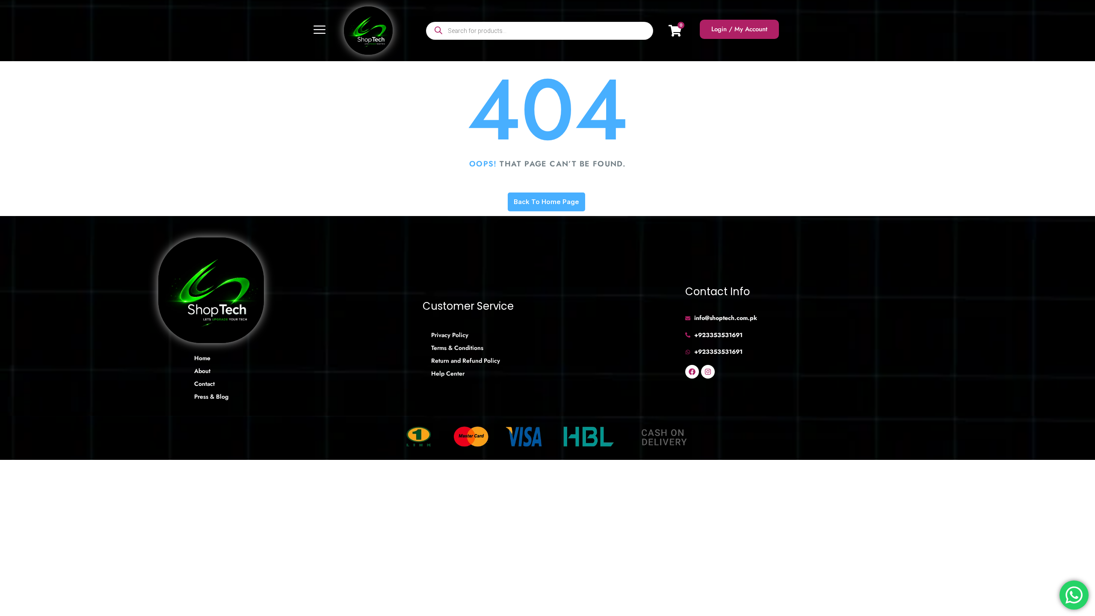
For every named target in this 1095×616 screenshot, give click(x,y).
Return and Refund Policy (465, 360)
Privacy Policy (449, 335)
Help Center (448, 373)
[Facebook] (692, 372)
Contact (204, 383)
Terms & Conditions (457, 348)
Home (202, 358)
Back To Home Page (546, 202)
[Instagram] (708, 372)
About (202, 371)
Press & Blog (211, 396)
